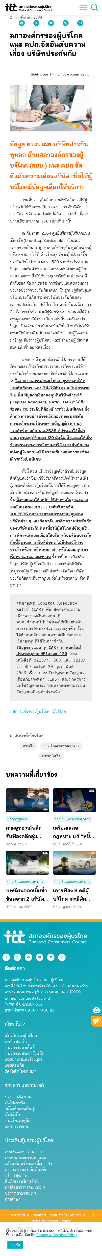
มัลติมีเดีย (12, 1114)
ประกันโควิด (51, 756)
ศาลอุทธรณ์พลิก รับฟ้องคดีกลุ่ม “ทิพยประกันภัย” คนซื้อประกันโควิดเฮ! (26, 832)
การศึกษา (13, 1199)
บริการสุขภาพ (17, 819)
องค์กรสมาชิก (16, 1041)
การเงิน (28, 746)
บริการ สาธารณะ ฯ (20, 1193)
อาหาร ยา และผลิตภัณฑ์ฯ (25, 1169)
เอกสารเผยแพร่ (17, 1126)
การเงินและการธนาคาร (61, 746)
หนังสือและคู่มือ (17, 1120)
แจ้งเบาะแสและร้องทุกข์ (23, 1059)
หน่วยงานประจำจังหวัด (24, 1053)
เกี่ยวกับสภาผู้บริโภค (21, 1035)
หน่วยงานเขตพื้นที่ (20, 1047)
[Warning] (96, 1021)
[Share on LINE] (51, 23)
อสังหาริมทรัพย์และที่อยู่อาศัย (28, 1163)
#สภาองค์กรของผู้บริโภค (29, 711)
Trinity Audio (59, 74)
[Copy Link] (66, 23)
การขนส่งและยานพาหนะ (25, 1157)
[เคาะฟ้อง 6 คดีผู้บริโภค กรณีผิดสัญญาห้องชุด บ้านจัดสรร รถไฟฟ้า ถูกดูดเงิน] (74, 863)
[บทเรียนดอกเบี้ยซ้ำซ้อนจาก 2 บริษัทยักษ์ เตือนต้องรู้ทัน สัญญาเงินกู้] (27, 863)
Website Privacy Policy (51, 1220)
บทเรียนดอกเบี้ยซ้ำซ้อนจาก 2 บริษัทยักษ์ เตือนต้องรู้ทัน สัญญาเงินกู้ (26, 895)
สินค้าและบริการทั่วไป (22, 1181)
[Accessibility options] (96, 1010)
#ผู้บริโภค (58, 711)
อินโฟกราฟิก (15, 1102)
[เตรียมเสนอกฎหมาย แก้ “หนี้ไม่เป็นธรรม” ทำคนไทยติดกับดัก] (74, 800)
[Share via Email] (80, 23)
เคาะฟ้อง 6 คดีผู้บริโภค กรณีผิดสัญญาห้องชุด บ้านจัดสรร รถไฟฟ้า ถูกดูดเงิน (74, 895)
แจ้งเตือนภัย (14, 1065)
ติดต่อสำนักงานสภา (20, 1071)
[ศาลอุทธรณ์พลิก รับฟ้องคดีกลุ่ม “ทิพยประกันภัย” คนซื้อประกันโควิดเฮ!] (27, 800)
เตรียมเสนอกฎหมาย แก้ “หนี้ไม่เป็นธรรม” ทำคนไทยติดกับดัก (74, 832)
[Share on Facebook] (22, 23)
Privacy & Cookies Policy (56, 1234)
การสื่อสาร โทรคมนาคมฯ (25, 1187)
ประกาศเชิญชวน (18, 1096)
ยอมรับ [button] (15, 1245)
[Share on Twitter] (36, 23)
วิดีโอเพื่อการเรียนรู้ (20, 1108)
